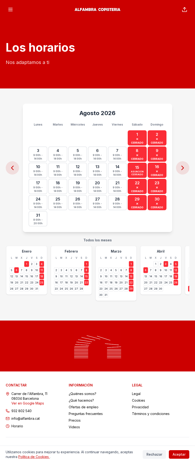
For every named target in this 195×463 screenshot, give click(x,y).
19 (11, 282)
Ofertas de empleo (83, 407)
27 (16, 288)
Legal (136, 394)
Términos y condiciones (151, 414)
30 (31, 288)
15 (26, 276)
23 (31, 282)
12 (11, 276)
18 (41, 276)
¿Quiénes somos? (82, 394)
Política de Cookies (34, 457)
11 (41, 270)
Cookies (138, 400)
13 (16, 276)
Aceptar (179, 454)
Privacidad (140, 407)
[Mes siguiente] (182, 168)
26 (11, 288)
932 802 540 (21, 411)
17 (36, 276)
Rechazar (154, 454)
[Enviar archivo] (184, 9)
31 (36, 288)
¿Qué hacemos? (81, 400)
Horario (17, 426)
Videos (74, 427)
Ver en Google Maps (27, 403)
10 (36, 270)
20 (16, 282)
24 (36, 282)
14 (21, 276)
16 (31, 276)
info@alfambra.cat (25, 418)
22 (26, 282)
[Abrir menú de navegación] (10, 9)
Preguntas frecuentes (86, 414)
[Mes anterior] (12, 168)
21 (21, 282)
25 (41, 282)
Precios (75, 420)
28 (21, 288)
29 (26, 288)
